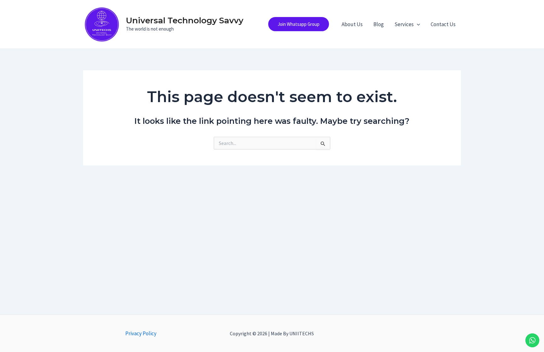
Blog (378, 24)
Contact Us (443, 24)
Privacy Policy (140, 333)
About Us (352, 24)
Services (404, 24)
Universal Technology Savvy (184, 20)
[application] (417, 24)
